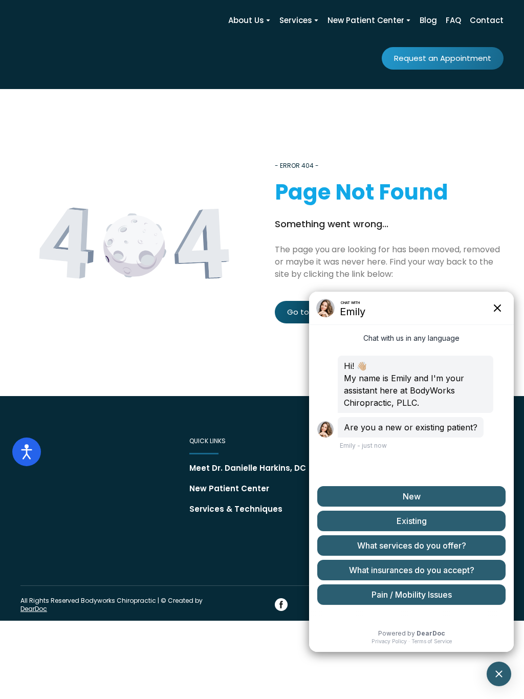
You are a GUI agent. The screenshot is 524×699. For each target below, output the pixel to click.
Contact (487, 20)
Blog (428, 20)
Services (295, 20)
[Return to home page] (53, 42)
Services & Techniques (235, 509)
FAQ (453, 20)
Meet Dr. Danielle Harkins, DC (247, 468)
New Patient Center (366, 20)
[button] (443, 58)
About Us (246, 20)
